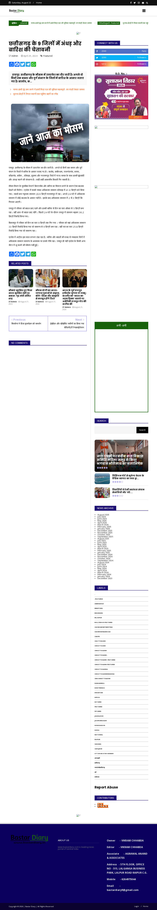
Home (39, 2)
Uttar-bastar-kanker (104, 754)
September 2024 (105, 560)
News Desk (103, 806)
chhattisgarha (101, 669)
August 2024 (103, 562)
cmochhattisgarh (102, 679)
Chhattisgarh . (101, 655)
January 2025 (104, 552)
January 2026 (104, 528)
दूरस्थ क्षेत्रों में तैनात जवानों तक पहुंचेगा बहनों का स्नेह (120, 23)
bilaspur (98, 618)
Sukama (98, 744)
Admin (100, 804)
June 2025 (102, 542)
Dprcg (97, 697)
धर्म (95, 772)
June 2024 (102, 566)
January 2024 (104, 576)
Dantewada (100, 688)
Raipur (97, 739)
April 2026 (102, 522)
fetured (98, 711)
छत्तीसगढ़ (97, 763)
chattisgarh (100, 641)
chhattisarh (100, 646)
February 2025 (104, 550)
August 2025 (103, 538)
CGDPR (97, 636)
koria (97, 730)
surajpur (98, 749)
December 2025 (105, 530)
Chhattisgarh (101, 651)
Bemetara (99, 608)
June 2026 (102, 518)
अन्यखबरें (97, 758)
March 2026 (103, 524)
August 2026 (103, 514)
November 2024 (105, 556)
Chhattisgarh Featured (105, 664)
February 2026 (104, 526)
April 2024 (102, 570)
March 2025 (103, 548)
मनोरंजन (97, 777)
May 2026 (102, 520)
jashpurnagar (101, 721)
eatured (98, 702)
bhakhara (99, 613)
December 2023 (105, 578)
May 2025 (102, 544)
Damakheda (99, 683)
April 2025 (102, 546)
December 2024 (105, 554)
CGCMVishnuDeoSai (103, 632)
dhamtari (99, 693)
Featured (47, 55)
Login (136, 906)
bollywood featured (104, 622)
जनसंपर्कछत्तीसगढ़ (100, 767)
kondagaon (100, 725)
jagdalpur (99, 716)
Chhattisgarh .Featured (87, 23)
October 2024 (104, 558)
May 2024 (102, 568)
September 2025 (105, 536)
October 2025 (104, 534)
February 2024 (104, 574)
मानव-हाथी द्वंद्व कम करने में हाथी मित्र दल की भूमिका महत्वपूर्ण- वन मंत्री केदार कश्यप (39, 23)
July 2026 (102, 516)
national (99, 735)
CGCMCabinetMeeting (104, 627)
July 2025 (102, 540)
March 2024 (103, 572)
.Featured (99, 599)
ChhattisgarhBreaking (104, 674)
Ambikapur (99, 604)
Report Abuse (106, 787)
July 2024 (102, 564)
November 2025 (105, 532)
